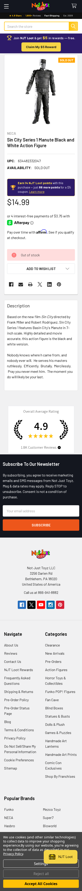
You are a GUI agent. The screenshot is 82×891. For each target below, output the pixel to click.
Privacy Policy (15, 738)
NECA (8, 817)
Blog (7, 721)
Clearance (52, 645)
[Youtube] (41, 605)
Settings (41, 863)
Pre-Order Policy (16, 700)
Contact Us (12, 661)
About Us (11, 645)
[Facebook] (11, 284)
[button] (41, 268)
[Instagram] (50, 605)
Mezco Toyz (52, 809)
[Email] (21, 284)
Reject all (41, 873)
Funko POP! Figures (60, 691)
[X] (40, 284)
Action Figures (56, 669)
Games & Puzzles (58, 732)
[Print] (30, 284)
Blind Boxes (54, 708)
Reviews (10, 653)
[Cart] (75, 6)
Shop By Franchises (60, 776)
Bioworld (49, 826)
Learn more (36, 191)
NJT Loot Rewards (18, 669)
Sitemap (10, 768)
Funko (9, 809)
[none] (41, 92)
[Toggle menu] (6, 6)
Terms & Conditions (19, 730)
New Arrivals (54, 653)
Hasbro (9, 826)
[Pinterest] (59, 284)
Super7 (48, 817)
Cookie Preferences (19, 760)
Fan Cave (52, 700)
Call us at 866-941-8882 (41, 592)
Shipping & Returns (18, 691)
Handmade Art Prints (61, 754)
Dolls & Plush (55, 724)
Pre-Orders (53, 661)
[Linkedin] (49, 284)
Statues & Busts (57, 716)
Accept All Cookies (41, 883)
